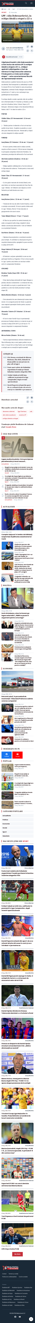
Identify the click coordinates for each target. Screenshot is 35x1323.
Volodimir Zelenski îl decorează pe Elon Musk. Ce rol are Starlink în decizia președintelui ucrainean (23, 638)
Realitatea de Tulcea (23, 1302)
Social (7, 473)
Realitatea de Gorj (7, 1299)
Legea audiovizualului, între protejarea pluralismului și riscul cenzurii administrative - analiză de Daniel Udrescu (17, 462)
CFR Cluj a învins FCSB (10, 1249)
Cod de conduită (23, 1276)
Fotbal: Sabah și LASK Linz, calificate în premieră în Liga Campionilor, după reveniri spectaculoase (18, 378)
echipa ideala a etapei (10, 418)
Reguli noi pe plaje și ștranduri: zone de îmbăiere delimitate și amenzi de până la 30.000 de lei (19, 469)
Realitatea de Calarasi (26, 1008)
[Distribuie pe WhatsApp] (27, 50)
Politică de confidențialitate (9, 1276)
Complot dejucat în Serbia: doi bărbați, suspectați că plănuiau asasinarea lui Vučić (17, 536)
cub (31, 411)
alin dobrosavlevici (9, 415)
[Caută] (26, 3)
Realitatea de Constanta (21, 1293)
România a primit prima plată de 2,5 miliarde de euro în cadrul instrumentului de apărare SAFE (23, 731)
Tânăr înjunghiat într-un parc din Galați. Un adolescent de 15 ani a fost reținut (24, 557)
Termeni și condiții (13, 1274)
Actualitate (5, 464)
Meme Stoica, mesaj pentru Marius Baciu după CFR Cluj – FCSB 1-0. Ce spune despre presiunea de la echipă (15, 1081)
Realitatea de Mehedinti (8, 1290)
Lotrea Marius (17, 48)
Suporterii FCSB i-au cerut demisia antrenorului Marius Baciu (15, 1184)
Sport (13, 9)
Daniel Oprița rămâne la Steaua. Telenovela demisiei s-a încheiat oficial (17, 1012)
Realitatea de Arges (7, 1293)
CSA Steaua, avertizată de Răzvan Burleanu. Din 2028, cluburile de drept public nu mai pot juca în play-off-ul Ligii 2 (19, 360)
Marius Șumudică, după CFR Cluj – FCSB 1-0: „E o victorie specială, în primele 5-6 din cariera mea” (17, 1150)
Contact (4, 1274)
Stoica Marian (29, 868)
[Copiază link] (27, 46)
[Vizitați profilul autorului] (3, 49)
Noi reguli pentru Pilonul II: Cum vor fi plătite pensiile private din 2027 (24, 720)
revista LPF (22, 415)
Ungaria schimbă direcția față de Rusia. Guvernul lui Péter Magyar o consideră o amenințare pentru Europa (24, 627)
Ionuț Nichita (29, 938)
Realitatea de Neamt (19, 1299)
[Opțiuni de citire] (31, 1319)
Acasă (4, 9)
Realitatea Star (28, 1287)
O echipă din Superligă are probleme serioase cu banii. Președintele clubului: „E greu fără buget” (19, 478)
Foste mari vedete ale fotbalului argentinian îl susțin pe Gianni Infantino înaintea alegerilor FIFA (19, 369)
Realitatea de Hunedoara (23, 1290)
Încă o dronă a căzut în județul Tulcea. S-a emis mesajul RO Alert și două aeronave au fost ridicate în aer (18, 496)
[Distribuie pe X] (32, 50)
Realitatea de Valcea (20, 1296)
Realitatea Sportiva (17, 1287)
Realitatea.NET (6, 1287)
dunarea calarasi (9, 411)
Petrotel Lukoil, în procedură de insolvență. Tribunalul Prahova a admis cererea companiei (17, 698)
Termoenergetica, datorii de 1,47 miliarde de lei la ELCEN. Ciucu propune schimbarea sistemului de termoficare (24, 710)
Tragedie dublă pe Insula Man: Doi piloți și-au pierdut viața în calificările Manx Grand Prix (19, 487)
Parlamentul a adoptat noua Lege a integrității (23, 648)
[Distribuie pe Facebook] (32, 46)
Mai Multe (17, 1254)
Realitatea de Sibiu (19, 1305)
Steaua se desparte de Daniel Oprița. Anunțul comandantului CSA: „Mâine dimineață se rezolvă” (16, 1046)
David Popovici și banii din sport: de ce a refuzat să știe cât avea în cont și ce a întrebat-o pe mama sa (19, 387)
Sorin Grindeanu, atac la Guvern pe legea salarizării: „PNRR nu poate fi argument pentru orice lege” (15, 615)
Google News (11, 427)
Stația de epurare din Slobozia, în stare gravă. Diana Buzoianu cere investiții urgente (23, 547)
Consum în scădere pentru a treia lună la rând (24, 740)
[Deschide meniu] (31, 3)
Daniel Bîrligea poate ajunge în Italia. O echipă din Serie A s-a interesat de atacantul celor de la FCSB (17, 978)
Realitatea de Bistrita (7, 1296)
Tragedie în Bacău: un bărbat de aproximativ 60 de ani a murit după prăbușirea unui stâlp (24, 579)
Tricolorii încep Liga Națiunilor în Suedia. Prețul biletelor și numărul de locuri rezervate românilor (15, 1116)
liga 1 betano (22, 411)
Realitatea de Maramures (8, 1302)
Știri (9, 9)
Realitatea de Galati (7, 1305)
